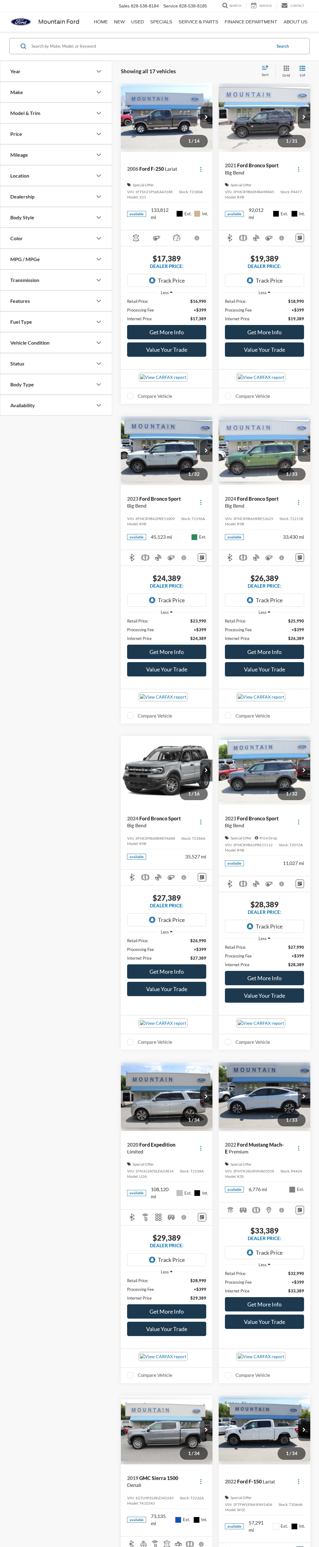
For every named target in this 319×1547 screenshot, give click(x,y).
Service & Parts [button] (198, 21)
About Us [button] (295, 21)
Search (283, 46)
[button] (206, 117)
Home (101, 21)
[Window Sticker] (300, 238)
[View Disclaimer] (197, 238)
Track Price (171, 280)
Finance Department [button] (251, 21)
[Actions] (200, 169)
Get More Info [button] (167, 332)
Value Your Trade (166, 349)
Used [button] (137, 21)
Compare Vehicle (155, 396)
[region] (166, 310)
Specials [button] (161, 21)
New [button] (119, 21)
